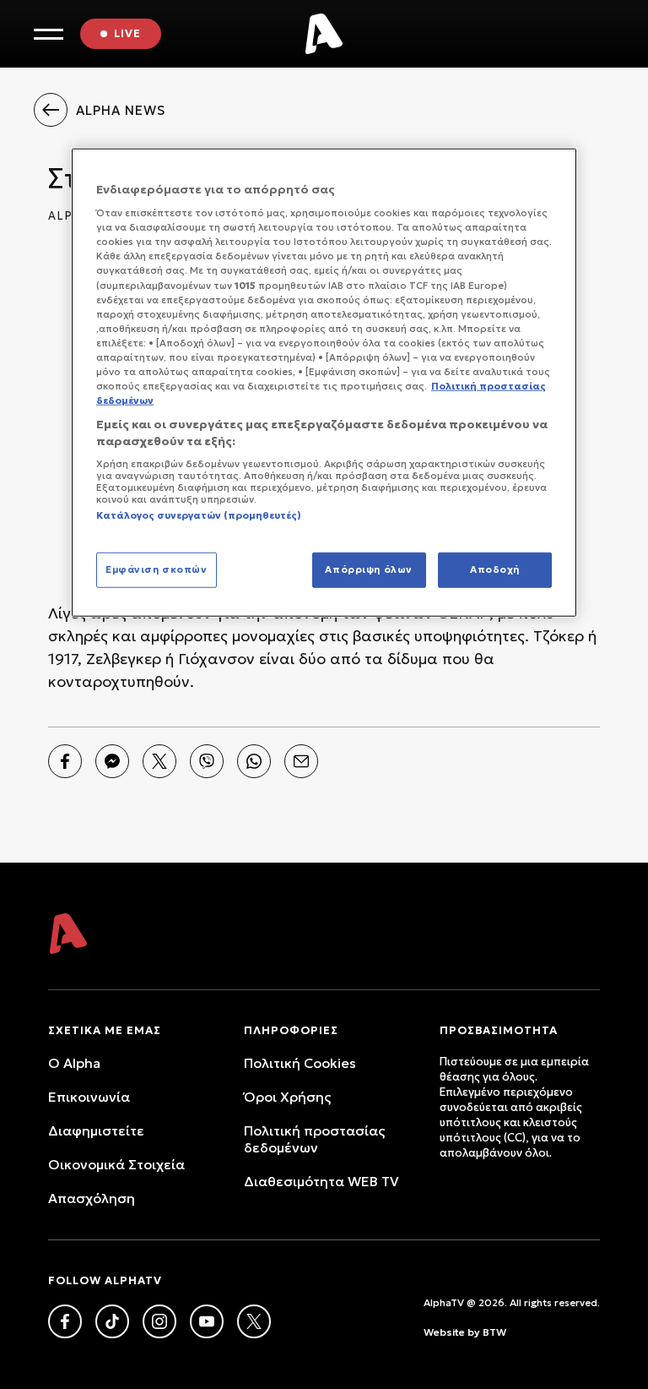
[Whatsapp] (254, 761)
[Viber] (207, 761)
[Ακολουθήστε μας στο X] (254, 1321)
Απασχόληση (91, 1198)
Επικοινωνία (89, 1096)
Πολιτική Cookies (300, 1062)
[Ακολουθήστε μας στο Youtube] (207, 1321)
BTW (494, 1332)
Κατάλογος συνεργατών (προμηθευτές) (198, 515)
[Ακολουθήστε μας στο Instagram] (159, 1321)
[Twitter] (159, 761)
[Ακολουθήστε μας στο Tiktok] (112, 1321)
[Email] (301, 761)
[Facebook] (65, 761)
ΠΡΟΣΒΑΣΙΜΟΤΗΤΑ (499, 1030)
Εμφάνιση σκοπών (156, 569)
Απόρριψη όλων (368, 569)
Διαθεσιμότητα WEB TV (321, 1181)
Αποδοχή (495, 569)
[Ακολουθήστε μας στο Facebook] (65, 1321)
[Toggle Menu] (48, 34)
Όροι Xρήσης (287, 1096)
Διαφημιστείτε (96, 1130)
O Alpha (74, 1062)
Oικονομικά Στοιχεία (116, 1164)
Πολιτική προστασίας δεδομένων (314, 1139)
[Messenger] (112, 761)
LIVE (127, 33)
